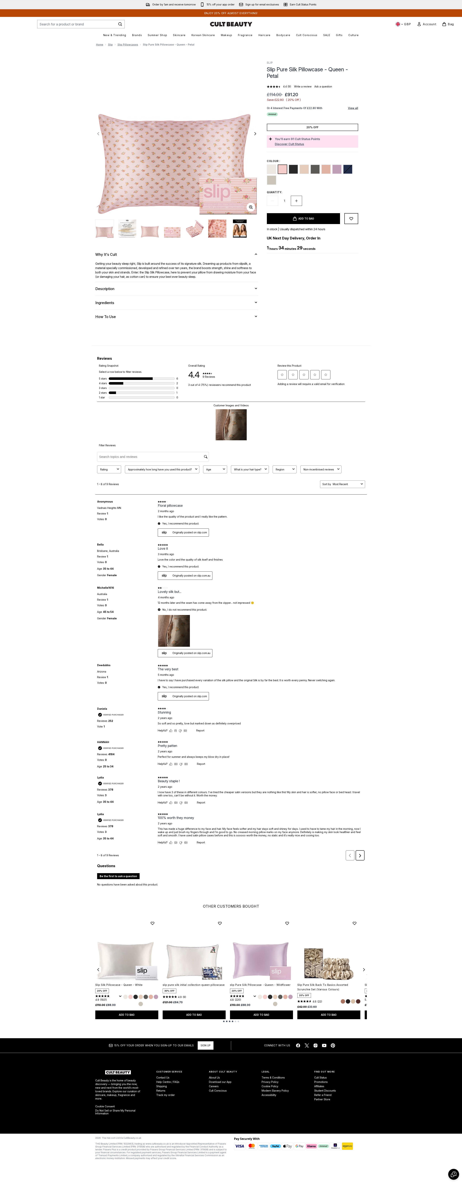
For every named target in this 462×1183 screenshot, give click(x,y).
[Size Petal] (130, 998)
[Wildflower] (337, 169)
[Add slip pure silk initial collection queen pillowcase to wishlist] (219, 923)
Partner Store (322, 1099)
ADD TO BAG (127, 1014)
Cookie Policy (270, 1086)
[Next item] (364, 970)
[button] (453, 1174)
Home (99, 44)
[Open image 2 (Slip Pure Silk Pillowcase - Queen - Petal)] (127, 229)
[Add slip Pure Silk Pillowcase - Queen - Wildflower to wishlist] (287, 923)
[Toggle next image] (255, 134)
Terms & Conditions (273, 1077)
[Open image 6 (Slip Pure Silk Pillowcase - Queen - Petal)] (217, 229)
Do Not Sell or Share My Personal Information (115, 1112)
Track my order (165, 1094)
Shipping (161, 1086)
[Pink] (326, 169)
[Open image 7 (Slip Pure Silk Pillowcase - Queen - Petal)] (240, 229)
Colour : (273, 161)
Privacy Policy (270, 1081)
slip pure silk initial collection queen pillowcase (194, 984)
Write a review (303, 86)
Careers (214, 1086)
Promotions (321, 1081)
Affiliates (319, 1086)
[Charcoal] (315, 169)
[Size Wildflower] (156, 998)
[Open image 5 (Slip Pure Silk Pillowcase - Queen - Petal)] (195, 229)
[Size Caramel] (141, 998)
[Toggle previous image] (98, 134)
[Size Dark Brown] (358, 1004)
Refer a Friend (322, 1094)
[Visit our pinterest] (333, 1045)
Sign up (206, 1045)
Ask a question (323, 86)
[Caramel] (304, 169)
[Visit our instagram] (315, 1045)
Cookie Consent (105, 1106)
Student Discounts (325, 1090)
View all (353, 108)
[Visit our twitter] (306, 1045)
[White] (271, 169)
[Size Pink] (151, 998)
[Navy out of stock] (348, 169)
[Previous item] (98, 970)
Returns (160, 1090)
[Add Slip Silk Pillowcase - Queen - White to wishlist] (152, 923)
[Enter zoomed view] (251, 207)
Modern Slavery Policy (275, 1090)
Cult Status (320, 1077)
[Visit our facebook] (298, 1045)
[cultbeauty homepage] (231, 24)
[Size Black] (135, 998)
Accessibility (269, 1094)
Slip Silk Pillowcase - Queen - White (119, 984)
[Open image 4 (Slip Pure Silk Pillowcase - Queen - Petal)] (172, 229)
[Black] (293, 169)
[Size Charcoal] (146, 998)
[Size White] (125, 998)
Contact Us (162, 1077)
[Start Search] (120, 24)
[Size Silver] (141, 1005)
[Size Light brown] (343, 1004)
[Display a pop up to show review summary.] (121, 997)
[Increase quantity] (296, 201)
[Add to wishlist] (351, 218)
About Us (214, 1077)
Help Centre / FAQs (167, 1081)
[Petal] (282, 169)
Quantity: (274, 192)
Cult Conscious (218, 1090)
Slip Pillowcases (127, 44)
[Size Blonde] (353, 1004)
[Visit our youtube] (324, 1045)
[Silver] (271, 180)
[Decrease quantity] (272, 201)
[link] (426, 24)
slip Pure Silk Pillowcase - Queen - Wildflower (260, 984)
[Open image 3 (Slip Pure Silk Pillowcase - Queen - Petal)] (150, 229)
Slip (110, 44)
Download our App (220, 1081)
